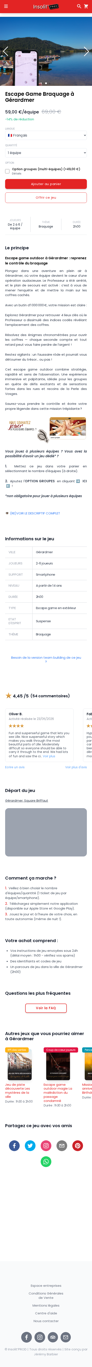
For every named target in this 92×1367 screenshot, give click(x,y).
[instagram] (39, 1337)
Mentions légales (46, 1305)
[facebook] (14, 1145)
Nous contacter (46, 1321)
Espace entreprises (46, 1285)
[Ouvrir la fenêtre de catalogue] (6, 6)
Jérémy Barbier (46, 1354)
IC (84, 481)
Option (9, 163)
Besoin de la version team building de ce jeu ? (46, 660)
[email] (61, 1145)
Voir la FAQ (46, 1008)
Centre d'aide (46, 1313)
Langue (10, 128)
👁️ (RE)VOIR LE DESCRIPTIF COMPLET (32, 513)
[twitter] (30, 1145)
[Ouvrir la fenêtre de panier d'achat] (85, 6)
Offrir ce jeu (46, 197)
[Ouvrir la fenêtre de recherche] (79, 6)
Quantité (11, 145)
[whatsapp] (46, 1161)
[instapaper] (46, 1145)
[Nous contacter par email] (66, 1337)
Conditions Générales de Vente (46, 1295)
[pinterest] (77, 1145)
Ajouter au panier (46, 184)
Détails (16, 173)
